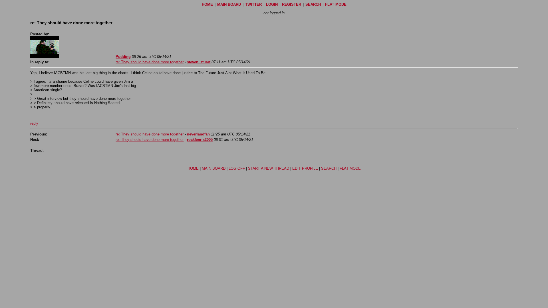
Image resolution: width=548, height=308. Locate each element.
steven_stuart (198, 62)
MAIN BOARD (229, 4)
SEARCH (313, 4)
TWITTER (253, 4)
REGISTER (291, 4)
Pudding (123, 56)
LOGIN (272, 4)
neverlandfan (198, 134)
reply (34, 123)
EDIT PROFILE (305, 168)
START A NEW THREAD (268, 168)
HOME (207, 4)
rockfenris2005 (200, 139)
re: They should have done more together (150, 62)
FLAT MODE (335, 4)
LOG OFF (237, 168)
